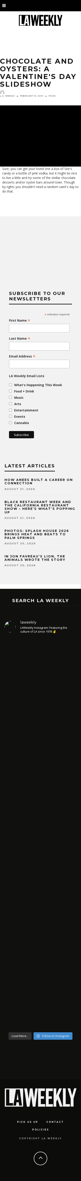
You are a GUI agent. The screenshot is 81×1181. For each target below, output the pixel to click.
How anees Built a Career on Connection (38, 481)
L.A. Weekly (7, 96)
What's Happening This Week (38, 385)
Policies (40, 1129)
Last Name (19, 338)
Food (52, 96)
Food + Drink (24, 391)
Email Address (22, 356)
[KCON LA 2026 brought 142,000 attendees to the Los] (40, 775)
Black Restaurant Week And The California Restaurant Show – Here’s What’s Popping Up (39, 507)
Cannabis (21, 423)
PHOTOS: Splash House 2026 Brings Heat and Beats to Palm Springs (36, 534)
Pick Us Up (27, 1122)
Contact (55, 1122)
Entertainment (26, 410)
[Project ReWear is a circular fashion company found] (40, 982)
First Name (19, 320)
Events (19, 416)
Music (19, 397)
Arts (17, 404)
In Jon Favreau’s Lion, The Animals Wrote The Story (34, 558)
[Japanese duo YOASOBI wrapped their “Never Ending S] (40, 687)
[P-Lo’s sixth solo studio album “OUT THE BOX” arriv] (40, 876)
